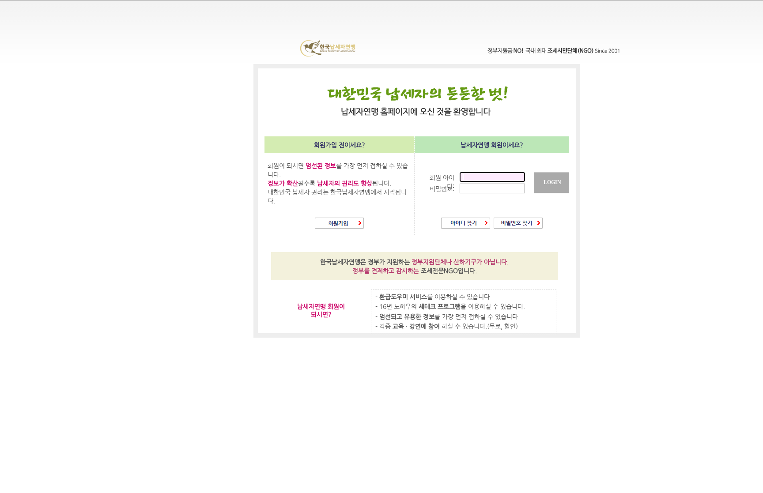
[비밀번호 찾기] (518, 226)
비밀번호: (442, 188)
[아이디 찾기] (465, 226)
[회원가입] (339, 226)
